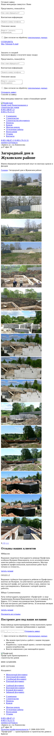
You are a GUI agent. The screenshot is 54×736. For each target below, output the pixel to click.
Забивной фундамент (15, 692)
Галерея (4, 170)
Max (3, 44)
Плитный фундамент (15, 681)
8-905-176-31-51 (8, 112)
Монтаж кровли (13, 707)
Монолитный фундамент (17, 675)
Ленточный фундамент (16, 677)
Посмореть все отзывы (10, 614)
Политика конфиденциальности (15, 729)
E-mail (15, 44)
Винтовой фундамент (15, 688)
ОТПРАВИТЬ (7, 42)
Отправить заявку (8, 92)
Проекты (10, 701)
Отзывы (9, 714)
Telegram (9, 44)
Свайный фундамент (15, 685)
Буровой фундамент (14, 690)
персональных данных (37, 37)
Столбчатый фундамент (16, 679)
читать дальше (7, 571)
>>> (7, 543)
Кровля (9, 703)
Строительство (12, 699)
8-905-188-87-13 (8, 110)
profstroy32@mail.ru (9, 143)
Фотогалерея (11, 712)
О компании (11, 696)
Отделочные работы (14, 709)
